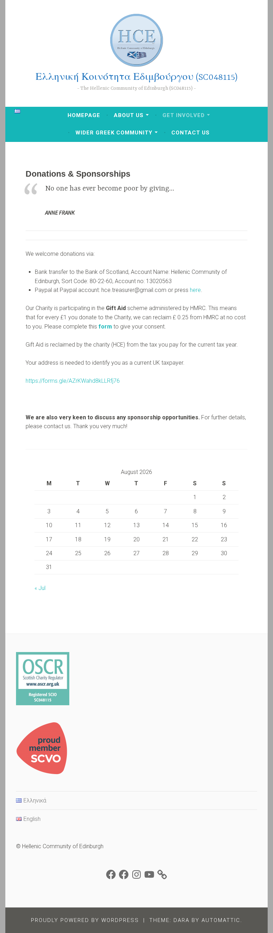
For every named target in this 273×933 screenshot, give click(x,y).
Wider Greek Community (113, 132)
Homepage (84, 115)
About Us (129, 115)
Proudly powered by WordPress (85, 920)
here (195, 290)
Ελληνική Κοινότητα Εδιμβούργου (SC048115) (136, 77)
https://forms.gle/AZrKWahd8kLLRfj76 (73, 380)
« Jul (40, 588)
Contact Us (190, 132)
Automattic (221, 920)
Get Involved (183, 115)
